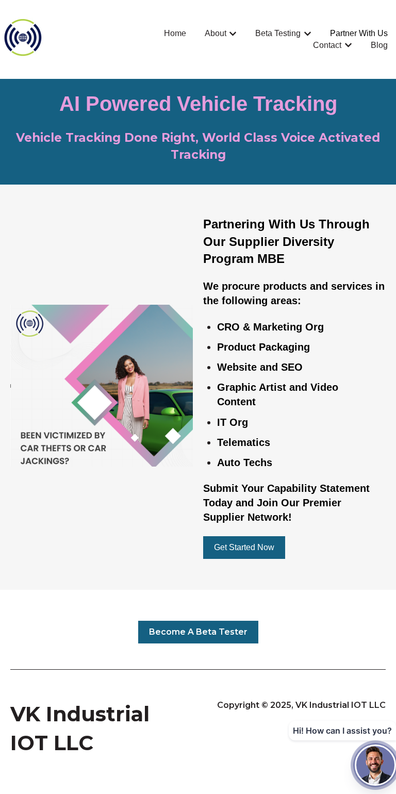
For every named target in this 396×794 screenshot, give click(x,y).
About (215, 33)
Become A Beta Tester (198, 632)
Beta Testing (278, 33)
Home (175, 33)
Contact (327, 45)
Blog (379, 45)
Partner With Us (359, 33)
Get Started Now (244, 547)
